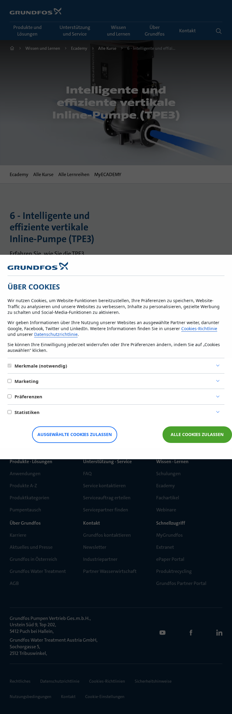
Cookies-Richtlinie (199, 328)
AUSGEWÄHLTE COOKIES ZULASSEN (74, 434)
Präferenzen (28, 396)
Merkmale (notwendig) (40, 366)
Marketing (26, 381)
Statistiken (27, 412)
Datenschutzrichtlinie (56, 334)
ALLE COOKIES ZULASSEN (197, 434)
